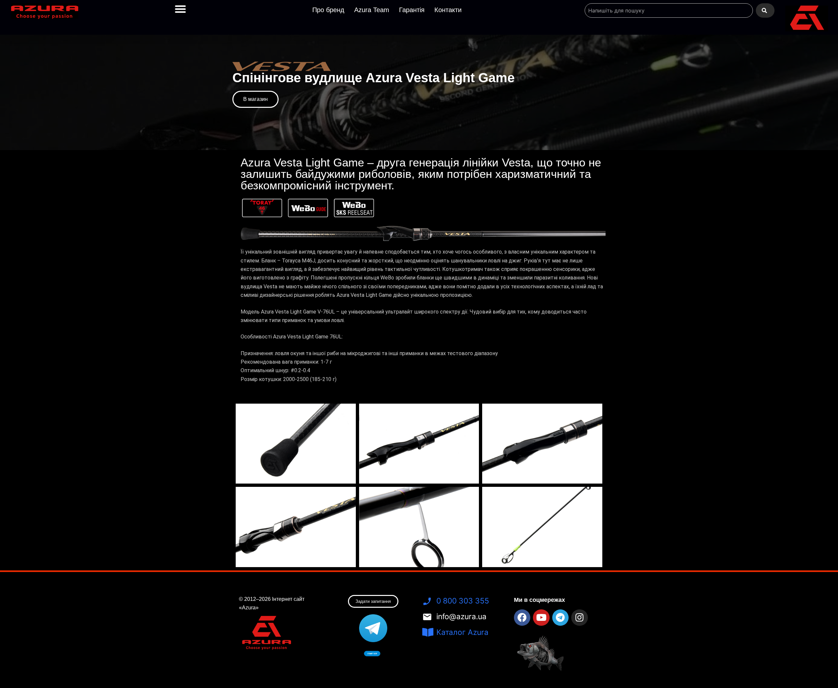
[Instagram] (579, 617)
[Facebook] (522, 617)
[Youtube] (541, 617)
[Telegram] (560, 617)
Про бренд (328, 9)
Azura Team (371, 9)
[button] (180, 9)
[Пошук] (765, 10)
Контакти (448, 9)
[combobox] (669, 10)
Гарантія (412, 9)
